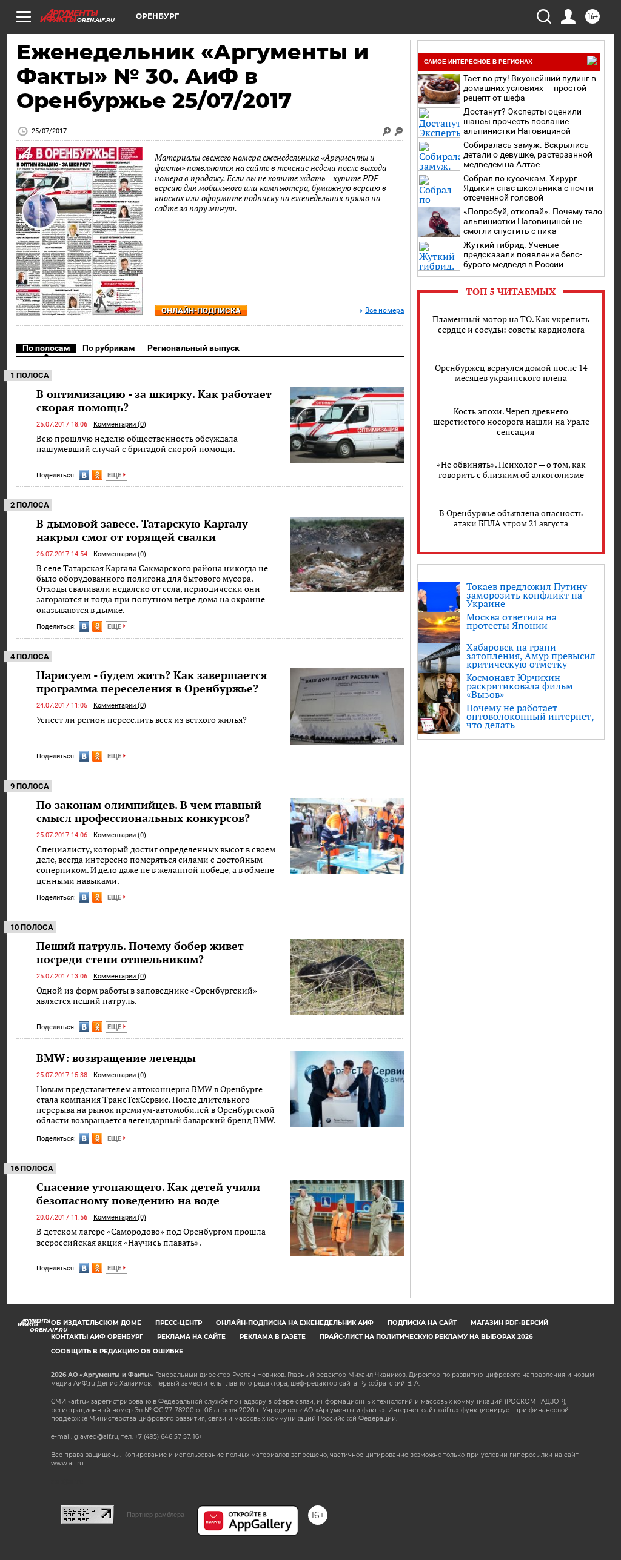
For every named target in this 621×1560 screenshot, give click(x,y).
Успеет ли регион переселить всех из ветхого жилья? (141, 719)
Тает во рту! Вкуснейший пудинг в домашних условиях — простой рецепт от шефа (529, 87)
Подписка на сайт (422, 1323)
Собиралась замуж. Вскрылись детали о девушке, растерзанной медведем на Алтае (527, 154)
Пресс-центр (178, 1323)
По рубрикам (108, 348)
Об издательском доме (96, 1323)
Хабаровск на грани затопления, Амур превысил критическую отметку (531, 655)
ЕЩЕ (115, 475)
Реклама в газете (273, 1337)
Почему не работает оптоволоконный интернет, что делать (530, 716)
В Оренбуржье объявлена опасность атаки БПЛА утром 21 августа (511, 518)
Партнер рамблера (155, 1514)
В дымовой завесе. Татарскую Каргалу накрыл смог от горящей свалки (142, 530)
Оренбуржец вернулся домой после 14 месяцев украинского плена (511, 372)
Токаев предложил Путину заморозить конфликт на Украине (526, 595)
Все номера (384, 310)
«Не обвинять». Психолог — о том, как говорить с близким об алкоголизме (511, 469)
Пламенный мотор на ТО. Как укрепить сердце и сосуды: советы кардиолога (510, 324)
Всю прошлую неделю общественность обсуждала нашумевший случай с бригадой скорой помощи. (137, 443)
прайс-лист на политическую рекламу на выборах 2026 (426, 1337)
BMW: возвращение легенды (116, 1058)
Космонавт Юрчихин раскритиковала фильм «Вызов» (519, 686)
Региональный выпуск (193, 348)
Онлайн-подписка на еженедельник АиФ (295, 1323)
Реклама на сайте (191, 1337)
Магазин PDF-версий (509, 1323)
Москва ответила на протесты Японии (511, 620)
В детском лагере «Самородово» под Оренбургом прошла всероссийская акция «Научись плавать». (151, 1236)
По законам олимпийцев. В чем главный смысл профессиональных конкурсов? (148, 811)
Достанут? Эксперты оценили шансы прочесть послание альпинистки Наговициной (522, 121)
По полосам (46, 348)
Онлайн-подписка (201, 310)
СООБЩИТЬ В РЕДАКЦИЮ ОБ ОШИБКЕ (117, 1351)
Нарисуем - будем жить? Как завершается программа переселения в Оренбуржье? (151, 681)
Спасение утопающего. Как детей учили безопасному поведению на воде (148, 1193)
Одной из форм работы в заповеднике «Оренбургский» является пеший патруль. (146, 995)
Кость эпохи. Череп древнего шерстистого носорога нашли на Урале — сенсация (511, 421)
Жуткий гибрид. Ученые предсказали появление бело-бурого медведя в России (522, 254)
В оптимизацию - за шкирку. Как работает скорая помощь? (154, 400)
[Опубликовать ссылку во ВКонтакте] (84, 475)
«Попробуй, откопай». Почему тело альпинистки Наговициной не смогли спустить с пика (532, 221)
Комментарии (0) (119, 424)
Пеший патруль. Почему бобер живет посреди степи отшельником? (140, 952)
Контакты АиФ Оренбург (97, 1337)
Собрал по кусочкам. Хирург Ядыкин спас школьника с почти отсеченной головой (528, 187)
